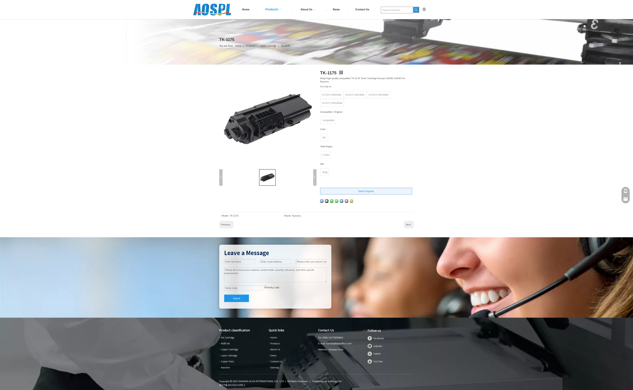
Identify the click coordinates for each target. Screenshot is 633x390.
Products (275, 343)
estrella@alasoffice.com (339, 343)
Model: (225, 215)
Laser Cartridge (229, 355)
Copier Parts (227, 361)
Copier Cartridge (229, 349)
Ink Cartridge (227, 337)
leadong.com (335, 381)
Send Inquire (366, 191)
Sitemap (274, 367)
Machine (225, 367)
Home (273, 337)
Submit (236, 298)
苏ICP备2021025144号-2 (232, 385)
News (273, 355)
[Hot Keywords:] (416, 10)
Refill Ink (225, 343)
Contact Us (276, 361)
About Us (275, 349)
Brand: (287, 215)
